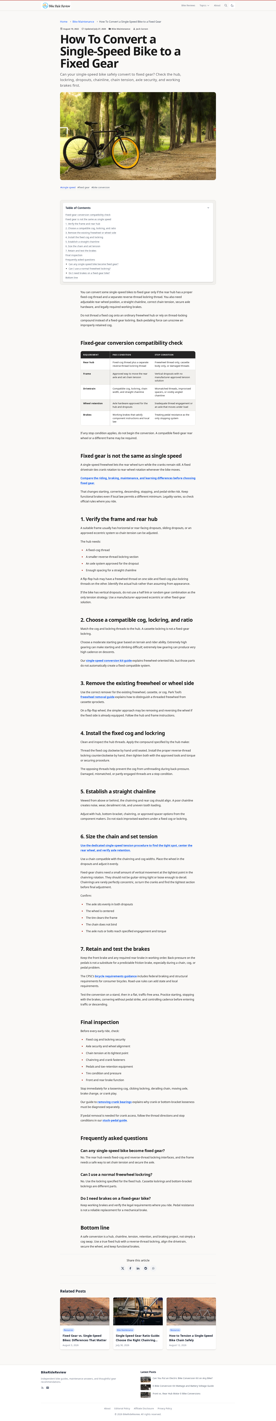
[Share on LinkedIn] (138, 1268)
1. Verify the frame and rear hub (82, 223)
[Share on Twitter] (122, 1268)
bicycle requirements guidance (116, 976)
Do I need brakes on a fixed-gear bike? (89, 273)
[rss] (42, 1387)
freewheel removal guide (97, 697)
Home (63, 21)
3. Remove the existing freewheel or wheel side (90, 232)
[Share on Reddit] (145, 1268)
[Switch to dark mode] (232, 5)
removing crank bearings (114, 1102)
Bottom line (71, 277)
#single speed (68, 187)
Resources (68, 1330)
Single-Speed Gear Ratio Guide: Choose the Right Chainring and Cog (138, 1340)
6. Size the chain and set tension (82, 246)
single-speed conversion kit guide (109, 660)
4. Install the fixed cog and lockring (84, 237)
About (217, 5)
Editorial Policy (122, 1408)
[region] (137, 388)
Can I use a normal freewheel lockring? (90, 268)
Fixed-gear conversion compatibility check (87, 214)
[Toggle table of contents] (208, 208)
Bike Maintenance (83, 21)
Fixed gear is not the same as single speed (88, 219)
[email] (47, 1387)
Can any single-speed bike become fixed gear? (93, 264)
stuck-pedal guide (115, 1120)
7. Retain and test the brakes (80, 250)
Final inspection (73, 255)
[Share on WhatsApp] (153, 1268)
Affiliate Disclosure (144, 1408)
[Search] (226, 5)
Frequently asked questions (80, 259)
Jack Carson (142, 28)
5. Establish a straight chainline (82, 241)
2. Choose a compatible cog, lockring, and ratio (90, 228)
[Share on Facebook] (130, 1268)
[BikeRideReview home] (56, 5)
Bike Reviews (188, 5)
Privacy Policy (165, 1408)
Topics (203, 5)
